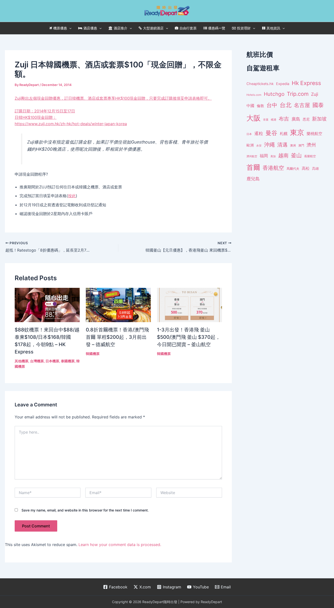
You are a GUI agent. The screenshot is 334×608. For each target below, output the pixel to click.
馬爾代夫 (293, 168)
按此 (72, 195)
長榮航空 (310, 156)
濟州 (311, 145)
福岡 (264, 155)
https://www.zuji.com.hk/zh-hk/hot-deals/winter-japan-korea (71, 123)
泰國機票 (68, 361)
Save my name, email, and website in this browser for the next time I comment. (85, 510)
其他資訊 (273, 28)
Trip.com (298, 94)
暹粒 (258, 133)
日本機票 (52, 361)
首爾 (253, 167)
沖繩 (269, 144)
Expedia (282, 84)
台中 (272, 105)
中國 (250, 105)
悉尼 (306, 119)
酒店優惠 (90, 28)
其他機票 (21, 361)
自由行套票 (188, 28)
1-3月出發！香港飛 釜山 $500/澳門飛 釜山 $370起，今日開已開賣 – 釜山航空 (188, 337)
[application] (69, 28)
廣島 (295, 119)
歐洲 (250, 145)
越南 (283, 155)
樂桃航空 (314, 133)
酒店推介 (120, 28)
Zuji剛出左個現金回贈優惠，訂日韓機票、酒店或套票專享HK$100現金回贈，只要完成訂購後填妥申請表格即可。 (113, 98)
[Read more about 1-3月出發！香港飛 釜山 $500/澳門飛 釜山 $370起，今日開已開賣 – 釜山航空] (189, 304)
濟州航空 (251, 156)
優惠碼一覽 (216, 28)
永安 (259, 145)
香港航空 (273, 168)
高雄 (315, 168)
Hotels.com (253, 95)
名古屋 (302, 105)
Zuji (314, 94)
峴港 (273, 119)
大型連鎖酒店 (153, 28)
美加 (273, 156)
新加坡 (319, 119)
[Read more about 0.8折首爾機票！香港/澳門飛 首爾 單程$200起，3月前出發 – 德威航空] (118, 304)
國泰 (318, 105)
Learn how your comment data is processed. (119, 544)
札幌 (284, 133)
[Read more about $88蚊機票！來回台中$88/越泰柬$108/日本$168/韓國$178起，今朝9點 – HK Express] (47, 304)
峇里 (265, 119)
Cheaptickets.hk (260, 84)
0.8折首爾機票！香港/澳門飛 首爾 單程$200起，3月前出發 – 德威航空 (117, 337)
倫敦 (260, 105)
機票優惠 (60, 28)
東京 (297, 132)
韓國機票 (93, 354)
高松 (306, 168)
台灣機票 (37, 361)
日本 (249, 134)
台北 (285, 105)
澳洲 (293, 145)
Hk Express (306, 83)
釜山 (296, 155)
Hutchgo (274, 94)
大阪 (253, 118)
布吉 (284, 118)
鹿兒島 (253, 178)
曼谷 (271, 132)
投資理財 (244, 28)
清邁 (282, 145)
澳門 (301, 145)
